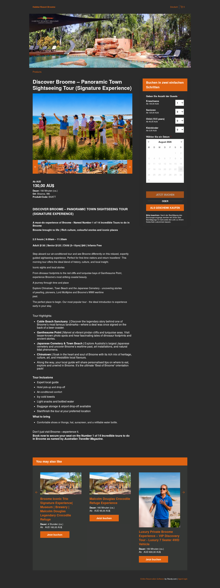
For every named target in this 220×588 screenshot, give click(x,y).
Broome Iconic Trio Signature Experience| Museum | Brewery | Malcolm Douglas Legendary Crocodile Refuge (56, 509)
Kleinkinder (152, 129)
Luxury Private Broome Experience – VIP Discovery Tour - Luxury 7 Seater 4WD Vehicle (159, 537)
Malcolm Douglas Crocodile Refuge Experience (110, 500)
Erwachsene (152, 102)
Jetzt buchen (54, 534)
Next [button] (183, 492)
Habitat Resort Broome (44, 6)
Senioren (152, 111)
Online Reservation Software (152, 578)
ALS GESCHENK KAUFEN (165, 207)
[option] (45, 167)
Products (37, 71)
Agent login (182, 578)
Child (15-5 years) (155, 120)
